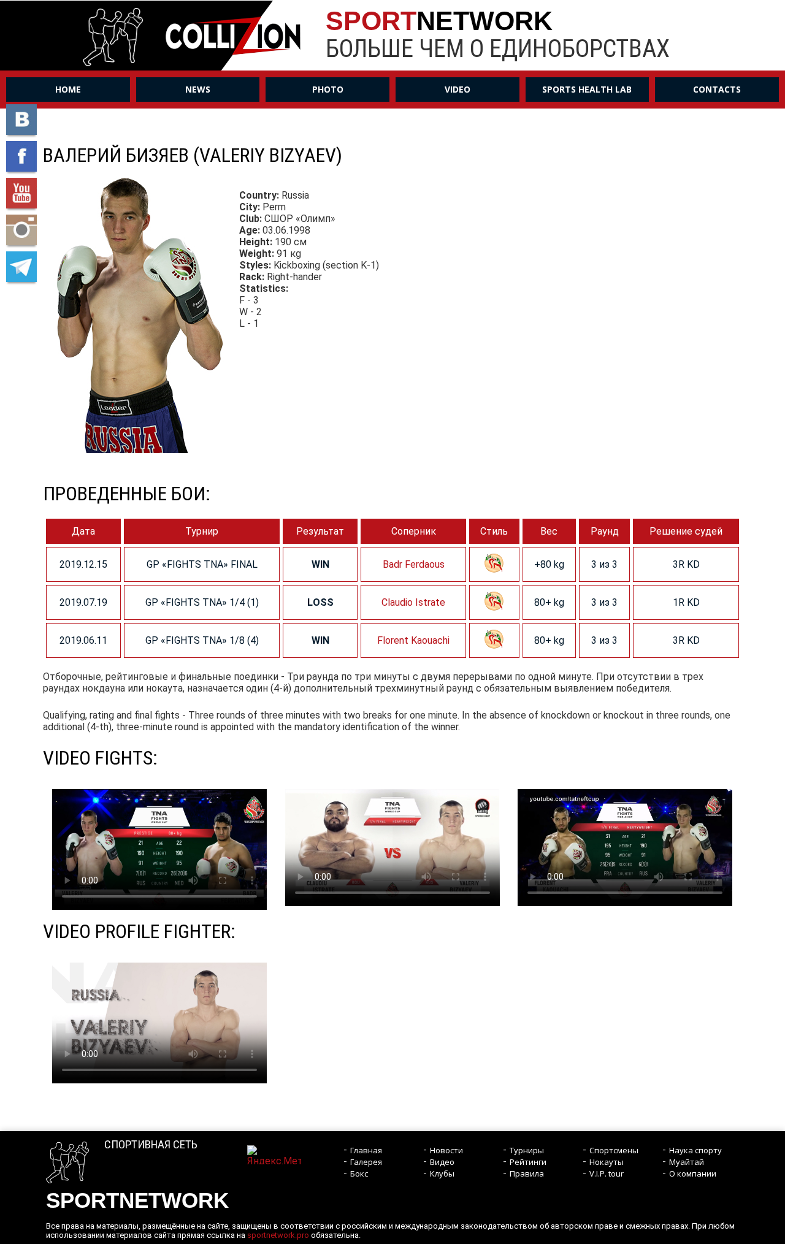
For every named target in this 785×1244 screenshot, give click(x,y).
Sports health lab (587, 89)
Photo (327, 89)
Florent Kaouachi (413, 640)
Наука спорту (695, 1150)
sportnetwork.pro (278, 1235)
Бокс (359, 1173)
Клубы (442, 1173)
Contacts (717, 89)
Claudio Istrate (413, 602)
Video (457, 89)
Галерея (366, 1161)
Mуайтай (686, 1161)
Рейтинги (528, 1161)
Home (68, 89)
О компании (692, 1173)
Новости (446, 1150)
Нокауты (606, 1161)
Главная (366, 1150)
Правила (527, 1173)
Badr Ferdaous (414, 564)
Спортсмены (613, 1150)
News (197, 89)
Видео (442, 1161)
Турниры (527, 1150)
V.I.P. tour (606, 1173)
